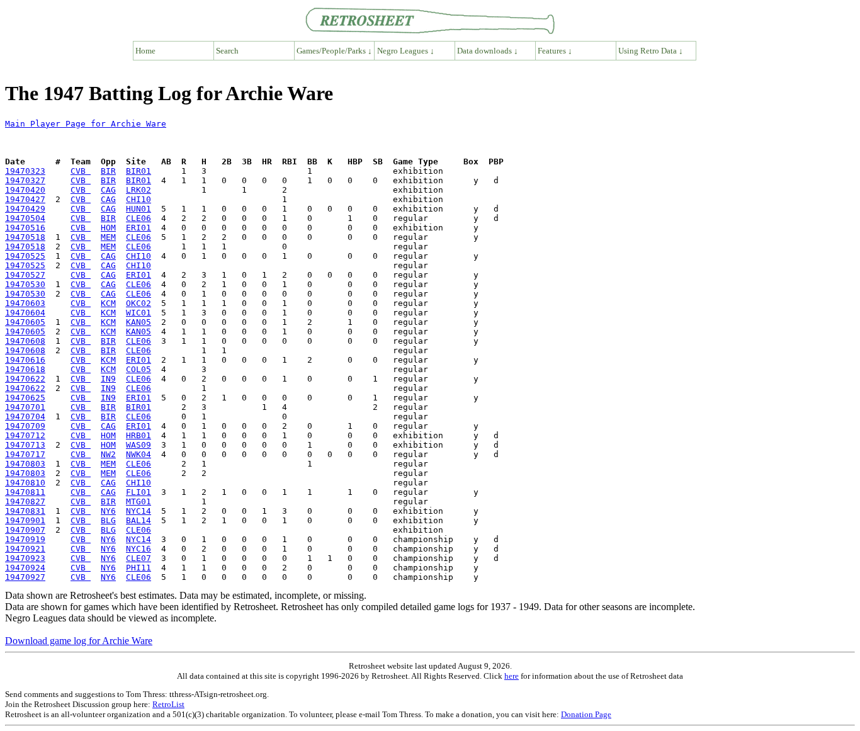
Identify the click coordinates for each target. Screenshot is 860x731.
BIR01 (138, 171)
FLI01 (138, 492)
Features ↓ (555, 50)
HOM (108, 227)
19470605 (25, 322)
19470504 (25, 218)
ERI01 (138, 227)
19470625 (25, 397)
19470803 (25, 463)
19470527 (25, 275)
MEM (108, 237)
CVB (81, 171)
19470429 (25, 208)
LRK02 (138, 190)
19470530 (25, 284)
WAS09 (138, 445)
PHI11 (138, 567)
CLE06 (138, 218)
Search (227, 50)
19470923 (25, 558)
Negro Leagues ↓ (405, 50)
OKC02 (138, 303)
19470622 (25, 378)
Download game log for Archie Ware (78, 640)
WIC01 (138, 312)
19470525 (25, 256)
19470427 (25, 199)
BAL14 (138, 520)
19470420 (25, 190)
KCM (108, 303)
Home (145, 50)
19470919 (25, 539)
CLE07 (138, 558)
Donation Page (586, 714)
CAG (108, 190)
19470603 (25, 303)
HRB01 (138, 435)
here (511, 676)
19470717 (25, 454)
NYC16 (138, 548)
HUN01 (138, 208)
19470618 (25, 369)
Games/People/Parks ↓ (334, 50)
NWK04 (138, 454)
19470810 (25, 482)
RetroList (168, 704)
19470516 (25, 227)
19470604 (25, 312)
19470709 (25, 426)
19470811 (25, 492)
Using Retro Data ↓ (650, 50)
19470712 (25, 435)
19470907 (25, 530)
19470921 (25, 548)
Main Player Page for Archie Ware (85, 123)
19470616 (25, 360)
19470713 (25, 445)
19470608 (25, 341)
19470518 (25, 237)
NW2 (108, 454)
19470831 (25, 511)
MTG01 (138, 501)
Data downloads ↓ (487, 50)
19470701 (25, 407)
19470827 (25, 501)
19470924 (25, 567)
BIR (108, 171)
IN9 (108, 378)
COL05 (138, 369)
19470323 (25, 171)
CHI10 (138, 199)
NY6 (108, 511)
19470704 (25, 416)
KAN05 (138, 322)
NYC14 (138, 511)
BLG (108, 520)
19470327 (25, 180)
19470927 (25, 577)
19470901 (25, 520)
